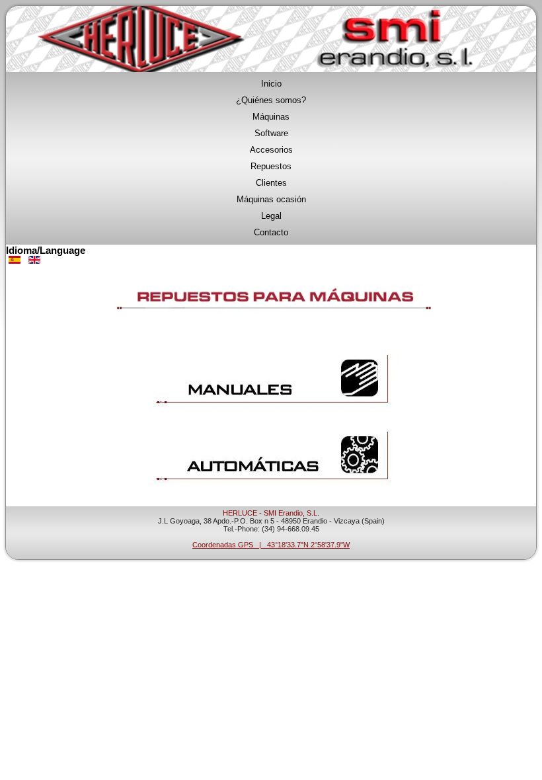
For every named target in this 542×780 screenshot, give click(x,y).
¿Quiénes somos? (271, 100)
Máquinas (271, 117)
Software (271, 133)
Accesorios (271, 150)
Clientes (271, 183)
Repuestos (271, 166)
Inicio (271, 84)
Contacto (271, 232)
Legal (271, 216)
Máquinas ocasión (271, 199)
